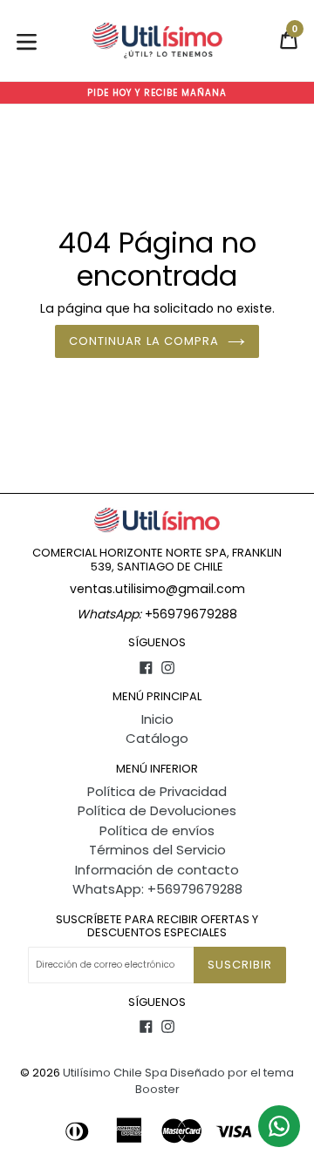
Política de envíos (157, 830)
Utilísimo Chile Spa (115, 1072)
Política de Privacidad (157, 791)
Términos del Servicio (157, 849)
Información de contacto (157, 870)
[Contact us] (279, 1126)
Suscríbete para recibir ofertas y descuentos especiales (157, 926)
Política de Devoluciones (157, 810)
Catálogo (157, 738)
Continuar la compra (144, 341)
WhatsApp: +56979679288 (157, 889)
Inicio (157, 719)
